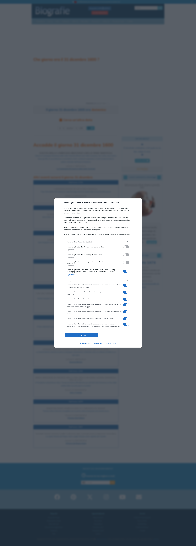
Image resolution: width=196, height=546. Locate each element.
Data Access (98, 343)
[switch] (126, 246)
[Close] (137, 203)
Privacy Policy (111, 343)
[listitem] (98, 242)
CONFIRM (81, 335)
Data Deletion (85, 343)
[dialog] (98, 273)
